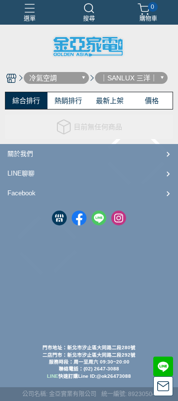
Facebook (21, 193)
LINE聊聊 (21, 173)
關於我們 (20, 153)
